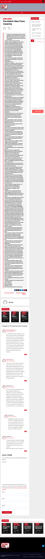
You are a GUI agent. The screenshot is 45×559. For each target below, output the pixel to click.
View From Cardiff (36, 21)
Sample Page (25, 556)
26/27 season (16, 523)
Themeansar (3, 556)
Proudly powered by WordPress (6, 555)
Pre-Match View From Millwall (21, 293)
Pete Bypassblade (10, 330)
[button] (41, 12)
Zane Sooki (8, 359)
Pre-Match (14, 312)
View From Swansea (36, 35)
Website (3, 505)
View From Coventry (9, 292)
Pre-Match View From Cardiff (27, 528)
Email (3, 498)
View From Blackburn (36, 33)
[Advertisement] (37, 75)
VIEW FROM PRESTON (39, 556)
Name (3, 491)
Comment (4, 462)
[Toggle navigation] (21, 13)
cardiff (4, 312)
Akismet (8, 487)
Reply (25, 354)
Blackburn (37, 523)
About (27, 554)
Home (24, 554)
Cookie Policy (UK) (32, 554)
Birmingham (24, 312)
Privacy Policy (39, 554)
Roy (9, 27)
